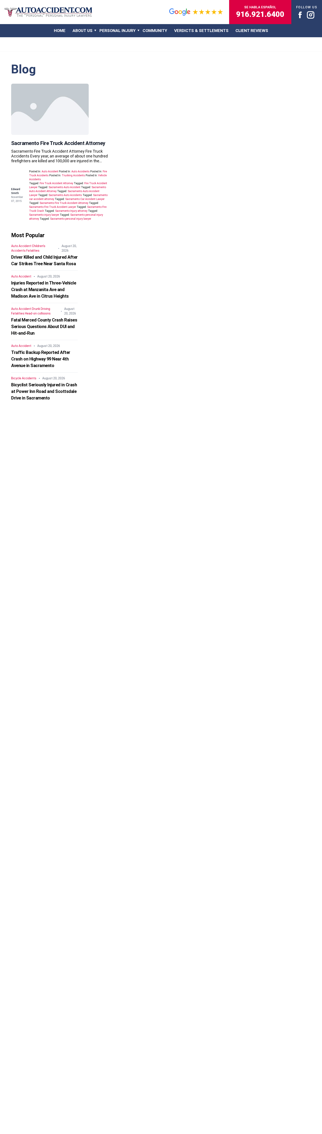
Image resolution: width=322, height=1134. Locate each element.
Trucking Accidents (73, 175)
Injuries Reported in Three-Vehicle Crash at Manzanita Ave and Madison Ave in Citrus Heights (43, 289)
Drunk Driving (41, 309)
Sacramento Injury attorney (71, 210)
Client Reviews (251, 30)
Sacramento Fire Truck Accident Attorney (58, 143)
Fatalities (32, 250)
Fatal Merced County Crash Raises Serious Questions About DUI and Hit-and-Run (44, 326)
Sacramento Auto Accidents (65, 195)
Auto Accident (50, 171)
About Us (82, 30)
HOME (59, 30)
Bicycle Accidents (23, 378)
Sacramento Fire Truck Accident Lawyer (52, 206)
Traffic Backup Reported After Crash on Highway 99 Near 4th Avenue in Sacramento (40, 359)
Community (155, 30)
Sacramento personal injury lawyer (70, 218)
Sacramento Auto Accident (64, 187)
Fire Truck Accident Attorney (56, 183)
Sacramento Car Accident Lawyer (84, 199)
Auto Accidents (80, 171)
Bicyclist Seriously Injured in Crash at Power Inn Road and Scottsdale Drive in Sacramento (44, 391)
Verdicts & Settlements (201, 30)
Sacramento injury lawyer (44, 214)
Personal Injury (117, 30)
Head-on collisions (38, 313)
